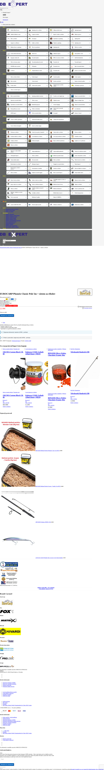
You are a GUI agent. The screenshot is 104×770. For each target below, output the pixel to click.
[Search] (1, 10)
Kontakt (4, 704)
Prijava (4, 15)
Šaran (4, 50)
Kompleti (5, 122)
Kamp (4, 175)
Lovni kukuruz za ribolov (31, 349)
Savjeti (4, 228)
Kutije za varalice (9, 211)
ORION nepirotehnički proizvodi (13, 220)
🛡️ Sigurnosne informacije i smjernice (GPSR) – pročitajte (15, 332)
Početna (2, 247)
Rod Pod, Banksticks (75, 349)
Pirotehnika (5, 213)
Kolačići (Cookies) (7, 694)
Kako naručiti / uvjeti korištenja (10, 717)
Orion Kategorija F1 (10, 223)
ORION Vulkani (9, 224)
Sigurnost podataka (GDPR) (9, 682)
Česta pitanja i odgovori (8, 693)
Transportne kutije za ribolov (12, 209)
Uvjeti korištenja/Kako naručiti (10, 692)
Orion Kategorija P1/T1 (11, 221)
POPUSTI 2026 (6, 696)
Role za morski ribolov (8, 349)
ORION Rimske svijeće (11, 219)
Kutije (4, 207)
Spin (4, 27)
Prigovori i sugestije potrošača (9, 684)
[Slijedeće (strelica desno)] (2, 768)
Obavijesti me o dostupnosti (7, 315)
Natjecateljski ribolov (8, 247)
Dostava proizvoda (7, 685)
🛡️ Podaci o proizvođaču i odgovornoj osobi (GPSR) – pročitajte (16, 337)
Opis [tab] (4, 322)
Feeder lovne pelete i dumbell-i (55, 349)
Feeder (4, 73)
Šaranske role (17, 349)
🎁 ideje (5, 201)
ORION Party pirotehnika (11, 225)
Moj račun (5, 702)
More (4, 92)
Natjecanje (5, 148)
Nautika (4, 116)
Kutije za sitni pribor (10, 210)
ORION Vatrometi (10, 214)
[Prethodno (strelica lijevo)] (0, 768)
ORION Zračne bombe (11, 218)
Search (4, 239)
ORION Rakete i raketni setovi (13, 215)
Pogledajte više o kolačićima (97, 769)
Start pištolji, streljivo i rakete (12, 227)
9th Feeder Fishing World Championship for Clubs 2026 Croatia (17, 705)
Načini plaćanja (6, 701)
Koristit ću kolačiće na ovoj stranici (79, 769)
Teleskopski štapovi (17, 247)
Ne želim (89, 769)
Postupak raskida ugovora (8, 686)
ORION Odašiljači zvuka (11, 216)
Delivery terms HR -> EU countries (46, 587)
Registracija (5, 19)
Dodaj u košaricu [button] (6, 406)
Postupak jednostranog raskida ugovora (11, 721)
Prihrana (5, 129)
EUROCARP (28, 340)
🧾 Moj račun (6, 730)
